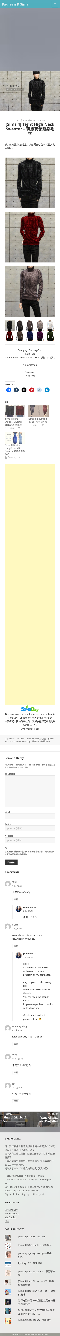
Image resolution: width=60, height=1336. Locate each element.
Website (9, 836)
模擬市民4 (45, 741)
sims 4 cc (11, 741)
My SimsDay (11, 1209)
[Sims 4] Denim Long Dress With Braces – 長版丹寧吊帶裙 (15, 450)
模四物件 (35, 741)
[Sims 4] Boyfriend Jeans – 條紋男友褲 (37, 420)
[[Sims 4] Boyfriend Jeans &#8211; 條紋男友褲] (38, 411)
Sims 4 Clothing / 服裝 (36, 738)
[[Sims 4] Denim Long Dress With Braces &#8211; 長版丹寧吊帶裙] (15, 438)
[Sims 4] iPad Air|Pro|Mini (32, 1236)
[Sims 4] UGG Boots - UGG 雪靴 (35, 1244)
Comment (10, 774)
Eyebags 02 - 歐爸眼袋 (30, 1263)
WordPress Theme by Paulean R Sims (30, 1334)
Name (7, 812)
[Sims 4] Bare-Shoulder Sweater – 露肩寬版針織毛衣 (14, 421)
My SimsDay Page (30, 728)
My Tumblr (10, 1217)
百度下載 (30, 375)
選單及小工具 (55, 4)
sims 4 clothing (23, 741)
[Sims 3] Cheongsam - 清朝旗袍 (34, 1319)
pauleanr (30, 120)
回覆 (16, 899)
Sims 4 (41, 120)
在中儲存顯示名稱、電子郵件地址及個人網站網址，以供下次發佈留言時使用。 (30, 853)
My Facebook (12, 1213)
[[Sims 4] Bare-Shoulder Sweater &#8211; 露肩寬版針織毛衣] (15, 411)
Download (30, 372)
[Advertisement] (30, 40)
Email (8, 824)
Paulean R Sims (15, 4)
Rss (7, 1220)
